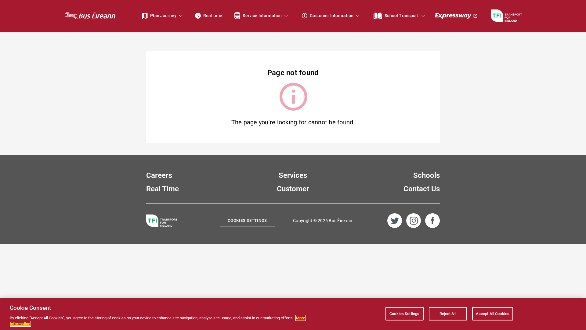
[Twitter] (394, 220)
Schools (426, 175)
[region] (293, 314)
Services (293, 175)
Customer (293, 189)
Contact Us (421, 189)
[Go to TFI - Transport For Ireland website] (506, 15)
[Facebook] (432, 220)
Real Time (162, 189)
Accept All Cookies (492, 313)
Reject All (448, 313)
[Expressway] (456, 15)
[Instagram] (413, 220)
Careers (159, 175)
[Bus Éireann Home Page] (89, 15)
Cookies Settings (247, 220)
